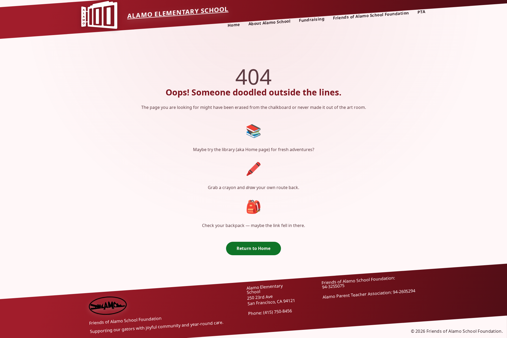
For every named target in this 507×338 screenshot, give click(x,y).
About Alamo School (269, 22)
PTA (421, 12)
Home (234, 25)
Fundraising (312, 19)
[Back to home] (107, 305)
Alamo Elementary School (178, 12)
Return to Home (253, 248)
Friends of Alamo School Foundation (371, 15)
